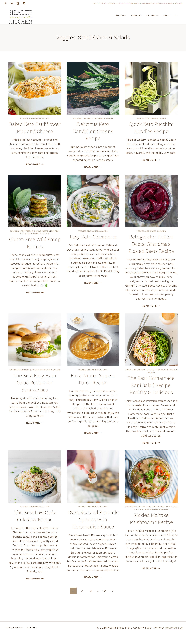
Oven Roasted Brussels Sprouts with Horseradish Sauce (93, 520)
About (166, 16)
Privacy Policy (14, 628)
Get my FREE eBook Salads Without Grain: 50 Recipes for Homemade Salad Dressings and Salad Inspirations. (138, 3)
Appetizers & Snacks (31, 231)
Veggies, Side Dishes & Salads (34, 118)
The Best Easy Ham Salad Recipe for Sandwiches (34, 383)
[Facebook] (5, 3)
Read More (35, 164)
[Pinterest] (23, 3)
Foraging (136, 16)
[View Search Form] (176, 15)
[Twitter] (11, 3)
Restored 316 (174, 628)
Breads (46, 231)
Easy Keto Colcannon (93, 237)
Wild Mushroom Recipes (156, 509)
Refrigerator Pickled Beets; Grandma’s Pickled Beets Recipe (151, 244)
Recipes (54, 231)
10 (104, 591)
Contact (32, 628)
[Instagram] (17, 3)
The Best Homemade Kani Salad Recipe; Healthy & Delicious (151, 385)
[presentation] (34, 88)
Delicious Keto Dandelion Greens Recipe (93, 131)
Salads (150, 370)
